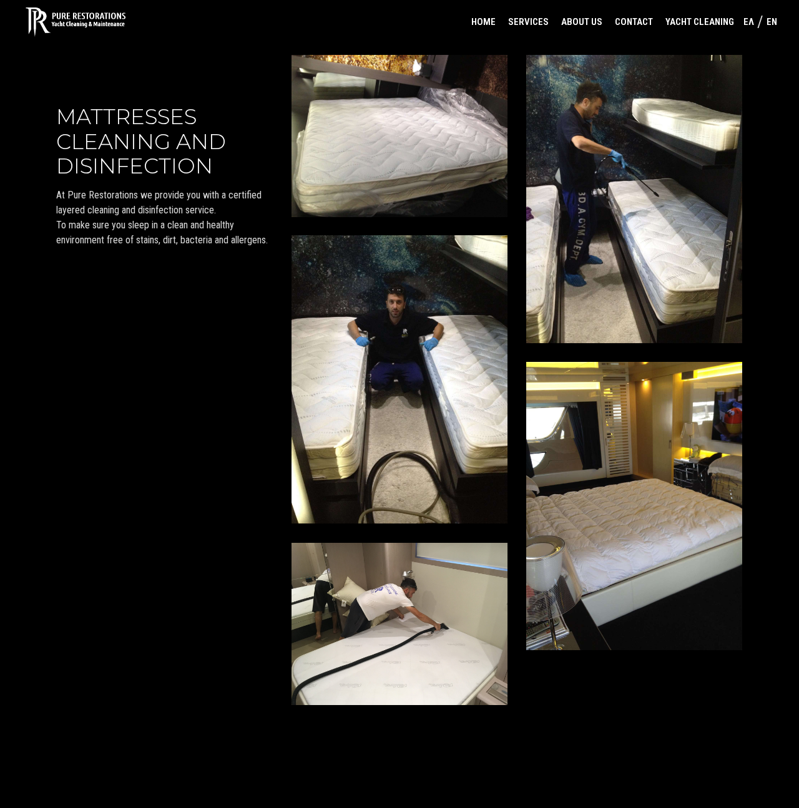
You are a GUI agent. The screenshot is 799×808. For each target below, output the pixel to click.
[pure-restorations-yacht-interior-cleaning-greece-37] (400, 136)
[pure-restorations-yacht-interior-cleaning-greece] (400, 624)
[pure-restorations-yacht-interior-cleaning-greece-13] (634, 506)
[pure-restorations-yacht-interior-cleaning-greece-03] (634, 199)
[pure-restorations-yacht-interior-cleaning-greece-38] (400, 379)
